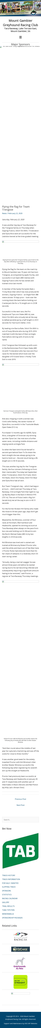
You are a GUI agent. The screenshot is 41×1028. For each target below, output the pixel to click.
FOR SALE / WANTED (10, 883)
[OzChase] (20, 949)
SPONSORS (6, 891)
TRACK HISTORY (8, 875)
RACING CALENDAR (9, 898)
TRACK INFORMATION (11, 879)
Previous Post (20, 799)
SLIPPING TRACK (8, 887)
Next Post (20, 805)
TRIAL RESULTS (8, 906)
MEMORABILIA (8, 914)
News (4, 213)
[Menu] (20, 37)
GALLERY (5, 902)
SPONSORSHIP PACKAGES (12, 918)
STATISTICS (7, 894)
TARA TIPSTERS (8, 910)
